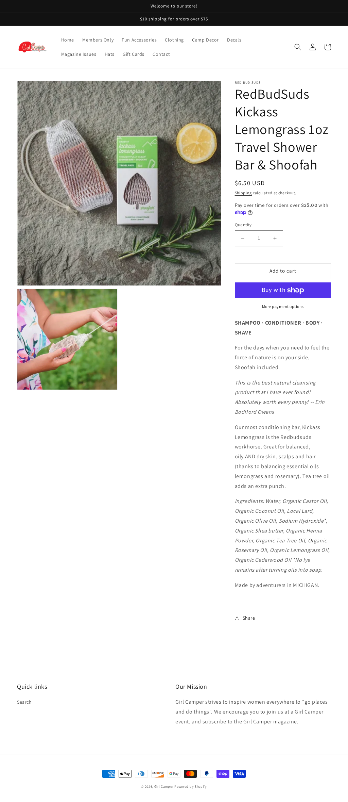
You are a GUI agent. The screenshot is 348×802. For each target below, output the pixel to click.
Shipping (243, 192)
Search (24, 702)
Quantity (243, 225)
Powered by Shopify (190, 786)
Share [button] (249, 618)
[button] (297, 46)
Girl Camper (164, 786)
